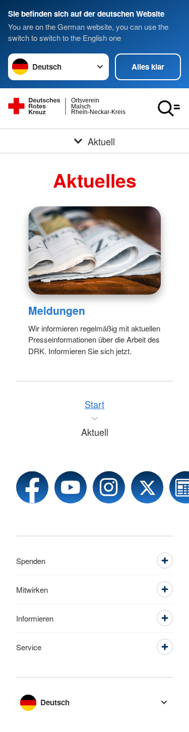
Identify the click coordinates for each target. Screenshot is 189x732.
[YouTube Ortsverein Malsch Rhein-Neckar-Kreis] (70, 487)
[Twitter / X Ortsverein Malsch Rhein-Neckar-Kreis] (147, 487)
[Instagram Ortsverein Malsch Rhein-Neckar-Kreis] (109, 487)
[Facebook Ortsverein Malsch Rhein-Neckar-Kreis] (32, 487)
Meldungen (56, 310)
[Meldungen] (94, 250)
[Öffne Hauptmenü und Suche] (169, 108)
